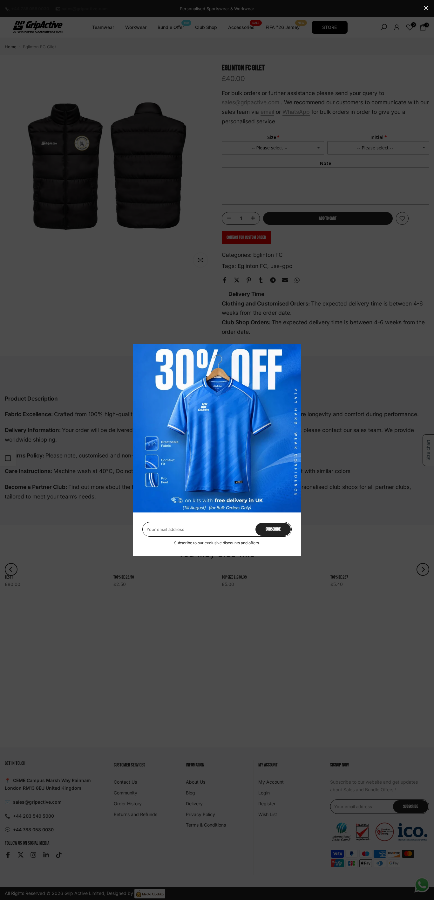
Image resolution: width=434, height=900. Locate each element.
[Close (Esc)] (426, 8)
